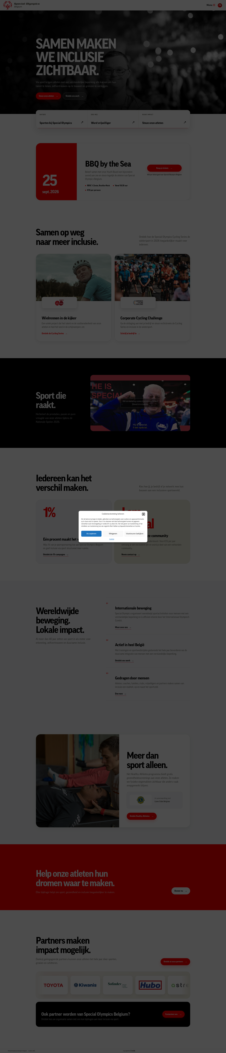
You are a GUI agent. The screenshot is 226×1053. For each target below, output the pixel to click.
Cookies (111, 539)
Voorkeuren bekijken (134, 533)
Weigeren (113, 533)
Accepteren (91, 533)
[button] (143, 514)
